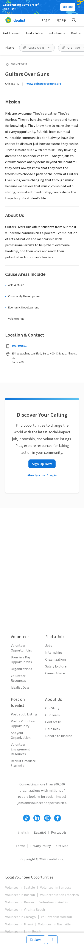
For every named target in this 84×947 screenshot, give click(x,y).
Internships (53, 652)
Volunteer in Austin (53, 902)
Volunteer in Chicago (20, 917)
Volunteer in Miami (19, 924)
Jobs (48, 645)
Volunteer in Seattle (20, 887)
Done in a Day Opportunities (21, 659)
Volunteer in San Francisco (59, 895)
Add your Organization (21, 735)
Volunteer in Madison (56, 917)
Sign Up (61, 20)
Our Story (52, 708)
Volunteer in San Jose (56, 887)
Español (40, 832)
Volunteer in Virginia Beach (25, 909)
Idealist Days (20, 687)
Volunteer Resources (18, 678)
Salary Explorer (56, 666)
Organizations (21, 669)
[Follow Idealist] (26, 818)
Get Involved (11, 33)
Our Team (52, 715)
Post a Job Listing (24, 714)
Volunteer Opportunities (21, 648)
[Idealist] (15, 20)
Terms (20, 846)
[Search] (73, 20)
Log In (46, 20)
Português (59, 832)
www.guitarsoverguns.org (43, 83)
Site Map (62, 846)
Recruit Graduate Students (23, 763)
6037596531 (19, 346)
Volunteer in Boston (20, 895)
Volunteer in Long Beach (23, 931)
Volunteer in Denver (19, 902)
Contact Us (53, 722)
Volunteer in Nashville (54, 924)
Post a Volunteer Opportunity (23, 723)
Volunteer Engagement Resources (20, 749)
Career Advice (55, 673)
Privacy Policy (40, 846)
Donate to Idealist (58, 736)
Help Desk (52, 729)
